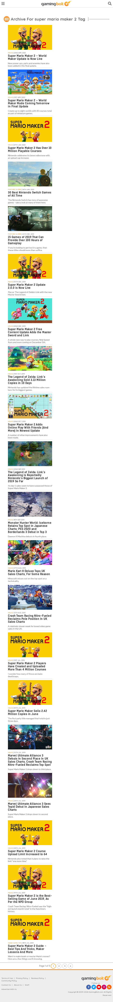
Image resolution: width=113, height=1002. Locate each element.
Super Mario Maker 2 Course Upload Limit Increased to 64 (27, 852)
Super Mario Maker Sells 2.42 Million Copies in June (27, 712)
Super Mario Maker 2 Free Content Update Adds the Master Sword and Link (29, 332)
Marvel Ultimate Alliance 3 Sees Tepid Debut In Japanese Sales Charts (29, 807)
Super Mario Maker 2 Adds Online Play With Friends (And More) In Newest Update (28, 427)
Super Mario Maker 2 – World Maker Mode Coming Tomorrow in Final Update (28, 103)
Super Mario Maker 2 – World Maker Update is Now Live (27, 57)
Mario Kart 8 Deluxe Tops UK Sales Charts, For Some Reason (29, 572)
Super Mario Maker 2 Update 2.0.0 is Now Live (26, 286)
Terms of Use (7, 978)
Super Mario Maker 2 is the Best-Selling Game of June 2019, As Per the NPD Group (30, 899)
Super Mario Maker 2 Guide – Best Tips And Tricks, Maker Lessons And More (27, 949)
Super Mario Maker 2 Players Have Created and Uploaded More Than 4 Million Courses (27, 666)
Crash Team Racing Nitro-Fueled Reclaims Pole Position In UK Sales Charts (29, 619)
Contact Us (6, 985)
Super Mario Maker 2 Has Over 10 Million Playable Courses (30, 149)
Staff (27, 985)
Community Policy (9, 981)
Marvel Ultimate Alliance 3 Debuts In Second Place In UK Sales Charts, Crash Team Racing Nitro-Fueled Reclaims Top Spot (30, 760)
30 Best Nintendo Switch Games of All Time (29, 194)
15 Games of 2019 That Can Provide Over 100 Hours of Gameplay (26, 240)
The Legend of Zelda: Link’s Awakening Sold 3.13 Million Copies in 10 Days (27, 380)
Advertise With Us (8, 989)
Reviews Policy (37, 978)
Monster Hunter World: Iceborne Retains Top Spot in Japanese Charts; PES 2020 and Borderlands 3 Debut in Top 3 (29, 527)
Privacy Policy (22, 978)
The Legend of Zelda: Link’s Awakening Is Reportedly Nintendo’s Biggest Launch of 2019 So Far (28, 476)
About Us (18, 985)
